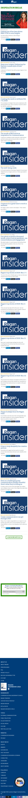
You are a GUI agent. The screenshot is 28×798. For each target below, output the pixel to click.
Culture (3, 726)
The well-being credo (9, 168)
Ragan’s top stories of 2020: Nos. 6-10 (13, 305)
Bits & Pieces (4, 706)
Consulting (4, 758)
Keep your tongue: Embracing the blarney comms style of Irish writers (13, 66)
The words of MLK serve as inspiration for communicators (12, 134)
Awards (3, 747)
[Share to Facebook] (3, 797)
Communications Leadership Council (12, 695)
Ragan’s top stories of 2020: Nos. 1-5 (13, 273)
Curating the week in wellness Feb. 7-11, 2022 (13, 100)
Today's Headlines (6, 593)
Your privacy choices (7, 786)
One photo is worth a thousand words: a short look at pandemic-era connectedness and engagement (14, 238)
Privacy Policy (5, 672)
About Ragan (4, 664)
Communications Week (7, 735)
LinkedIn (3, 772)
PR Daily (3, 738)
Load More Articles (14, 537)
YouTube (3, 783)
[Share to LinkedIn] (14, 797)
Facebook (4, 780)
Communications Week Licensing (10, 755)
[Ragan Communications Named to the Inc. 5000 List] (19, 782)
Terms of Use (22, 593)
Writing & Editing (6, 729)
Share (8, 39)
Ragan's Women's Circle (8, 709)
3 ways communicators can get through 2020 (12, 518)
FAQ (2, 670)
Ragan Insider (5, 703)
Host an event (5, 752)
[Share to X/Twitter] (8, 797)
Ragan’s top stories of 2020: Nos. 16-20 (14, 376)
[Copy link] (25, 797)
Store (2, 680)
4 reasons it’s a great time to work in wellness (14, 204)
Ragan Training (5, 698)
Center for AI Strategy (7, 700)
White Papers (5, 766)
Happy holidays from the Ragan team (12, 412)
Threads (3, 775)
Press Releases (5, 667)
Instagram (4, 778)
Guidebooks (4, 750)
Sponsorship (4, 763)
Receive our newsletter (8, 675)
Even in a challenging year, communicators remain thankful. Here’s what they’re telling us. (13, 482)
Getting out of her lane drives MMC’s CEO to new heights (11, 32)
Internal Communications (8, 715)
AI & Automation (5, 720)
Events (3, 744)
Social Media (4, 723)
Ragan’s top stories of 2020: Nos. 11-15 (13, 339)
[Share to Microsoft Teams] (19, 797)
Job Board (4, 760)
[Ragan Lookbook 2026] (11, 686)
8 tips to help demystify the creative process (14, 447)
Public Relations (6, 718)
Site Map (3, 678)
